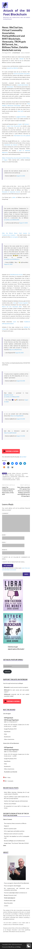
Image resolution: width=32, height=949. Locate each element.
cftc (3, 475)
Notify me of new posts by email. (14, 562)
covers (14, 321)
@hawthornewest (8, 395)
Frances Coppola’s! (23, 303)
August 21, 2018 (21, 176)
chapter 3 (20, 124)
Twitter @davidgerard (9, 898)
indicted (21, 58)
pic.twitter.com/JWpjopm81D (11, 396)
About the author (8, 903)
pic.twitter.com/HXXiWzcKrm (11, 259)
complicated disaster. (22, 85)
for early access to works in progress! (16, 687)
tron (13, 478)
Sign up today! (23, 456)
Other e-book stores (9, 739)
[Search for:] (16, 574)
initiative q (11, 475)
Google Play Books (8, 729)
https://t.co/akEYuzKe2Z (10, 432)
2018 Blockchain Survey (16, 274)
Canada (20, 724)
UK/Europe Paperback (11, 720)
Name (4, 535)
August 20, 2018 (19, 352)
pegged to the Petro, (21, 116)
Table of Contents (7, 819)
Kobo (5, 734)
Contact (6, 905)
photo (14, 197)
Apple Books (7, 731)
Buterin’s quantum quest (10, 828)
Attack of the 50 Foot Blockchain (16, 12)
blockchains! (10, 86)
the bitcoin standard (6, 478)
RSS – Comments (8, 781)
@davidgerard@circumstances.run (18, 892)
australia (9, 473)
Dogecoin (6, 826)
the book (26, 124)
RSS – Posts (7, 777)
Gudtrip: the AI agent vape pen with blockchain (16, 801)
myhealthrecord (6, 476)
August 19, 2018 (23, 223)
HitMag (18, 947)
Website (4, 549)
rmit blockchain (13, 476)
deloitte (7, 475)
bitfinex (13, 473)
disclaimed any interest (10, 145)
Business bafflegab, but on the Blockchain (14, 840)
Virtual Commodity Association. (21, 73)
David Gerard (16, 52)
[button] (28, 945)
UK (9, 724)
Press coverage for (16, 883)
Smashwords (7, 736)
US (11, 724)
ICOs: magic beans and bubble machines (14, 831)
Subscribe (7, 671)
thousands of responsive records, (11, 192)
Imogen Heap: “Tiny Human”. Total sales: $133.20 (16, 843)
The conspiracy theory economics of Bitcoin (15, 823)
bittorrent (18, 473)
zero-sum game (14, 237)
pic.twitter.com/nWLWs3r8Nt (11, 219)
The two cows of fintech (10, 803)
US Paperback (8, 718)
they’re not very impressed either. (12, 306)
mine (14, 303)
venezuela (17, 478)
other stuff (20, 111)
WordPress (11, 947)
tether (27, 476)
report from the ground (13, 126)
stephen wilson (21, 476)
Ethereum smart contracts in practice (13, 833)
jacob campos (18, 475)
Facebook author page (9, 900)
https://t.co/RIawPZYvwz (15, 349)
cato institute (25, 473)
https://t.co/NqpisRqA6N (17, 415)
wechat (18, 479)
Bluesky (6, 895)
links (23, 475)
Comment (5, 513)
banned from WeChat (12, 68)
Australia (14, 724)
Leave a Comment (25, 52)
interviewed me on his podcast (22, 135)
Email (4, 542)
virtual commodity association (9, 479)
